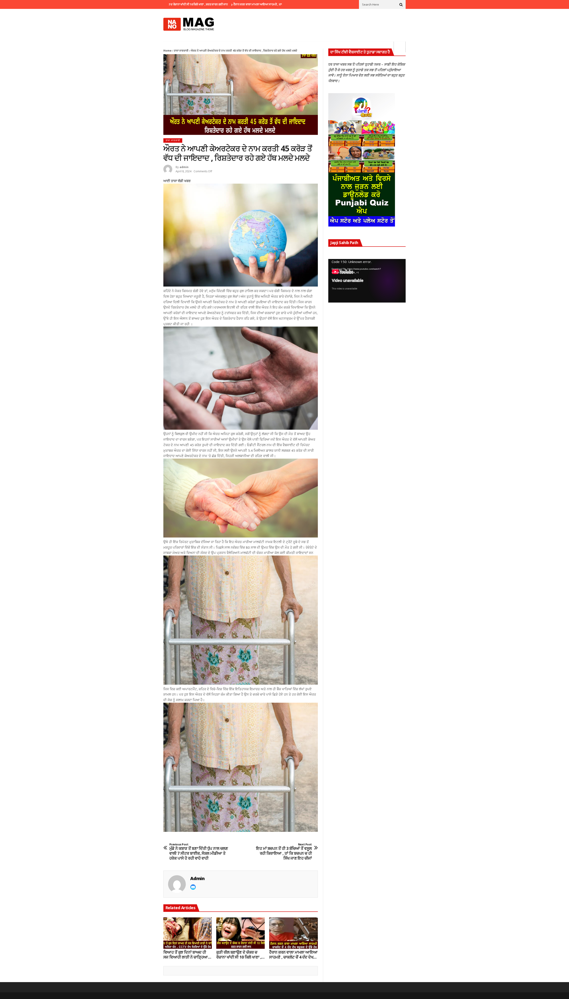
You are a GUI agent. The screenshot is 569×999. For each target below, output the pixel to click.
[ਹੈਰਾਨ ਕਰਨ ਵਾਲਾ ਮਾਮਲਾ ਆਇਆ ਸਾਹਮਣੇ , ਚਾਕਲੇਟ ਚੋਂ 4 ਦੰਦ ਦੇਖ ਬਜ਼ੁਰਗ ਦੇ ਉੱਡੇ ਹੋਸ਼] (293, 933)
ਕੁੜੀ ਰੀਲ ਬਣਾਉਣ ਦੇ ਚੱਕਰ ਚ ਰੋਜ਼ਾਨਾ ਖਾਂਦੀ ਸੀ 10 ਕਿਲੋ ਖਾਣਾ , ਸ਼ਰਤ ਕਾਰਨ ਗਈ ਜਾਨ (238, 954)
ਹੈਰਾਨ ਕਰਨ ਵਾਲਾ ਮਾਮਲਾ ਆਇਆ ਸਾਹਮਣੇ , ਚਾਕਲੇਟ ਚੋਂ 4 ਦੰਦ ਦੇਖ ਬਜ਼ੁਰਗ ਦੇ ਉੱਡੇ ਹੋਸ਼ (230, 4)
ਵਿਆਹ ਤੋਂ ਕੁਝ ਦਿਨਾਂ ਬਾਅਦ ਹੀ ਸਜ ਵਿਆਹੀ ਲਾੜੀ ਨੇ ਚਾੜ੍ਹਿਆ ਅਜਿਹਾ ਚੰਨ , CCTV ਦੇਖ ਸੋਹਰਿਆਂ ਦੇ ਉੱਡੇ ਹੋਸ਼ (185, 954)
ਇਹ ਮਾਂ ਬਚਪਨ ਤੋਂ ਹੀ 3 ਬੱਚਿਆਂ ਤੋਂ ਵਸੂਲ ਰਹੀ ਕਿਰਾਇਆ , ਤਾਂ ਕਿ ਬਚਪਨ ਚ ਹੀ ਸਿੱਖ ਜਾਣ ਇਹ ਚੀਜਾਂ (284, 852)
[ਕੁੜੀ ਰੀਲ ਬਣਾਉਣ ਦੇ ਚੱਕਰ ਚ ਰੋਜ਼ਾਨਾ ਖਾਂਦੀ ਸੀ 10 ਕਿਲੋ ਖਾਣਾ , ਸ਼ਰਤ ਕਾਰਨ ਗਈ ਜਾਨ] (240, 933)
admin (184, 167)
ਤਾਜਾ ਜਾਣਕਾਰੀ (181, 50)
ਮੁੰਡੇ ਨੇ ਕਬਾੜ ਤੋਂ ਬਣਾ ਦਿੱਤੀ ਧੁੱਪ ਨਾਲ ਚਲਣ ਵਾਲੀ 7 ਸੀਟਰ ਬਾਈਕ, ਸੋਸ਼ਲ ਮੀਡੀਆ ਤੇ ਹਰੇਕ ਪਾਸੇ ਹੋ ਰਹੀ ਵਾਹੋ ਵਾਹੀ (198, 852)
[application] (367, 281)
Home (167, 50)
